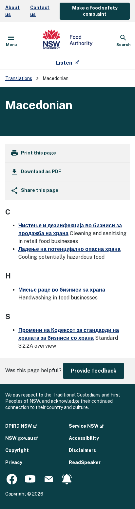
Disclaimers (82, 450)
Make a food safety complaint (95, 11)
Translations (18, 78)
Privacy (13, 462)
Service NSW (86, 426)
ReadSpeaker (85, 462)
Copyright (17, 450)
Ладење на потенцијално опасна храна (69, 249)
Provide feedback (93, 371)
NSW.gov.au (21, 438)
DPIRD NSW (21, 426)
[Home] (67, 40)
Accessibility (84, 438)
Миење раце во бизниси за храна (61, 290)
